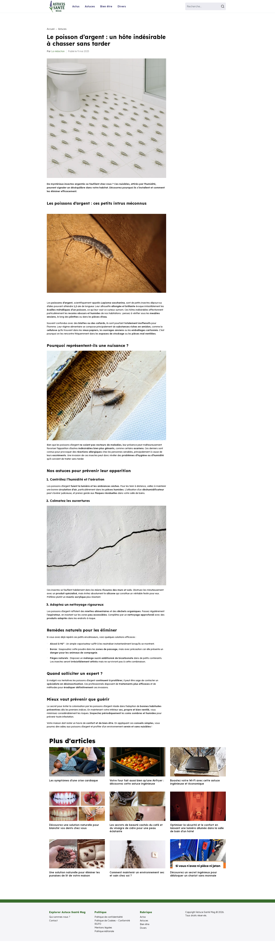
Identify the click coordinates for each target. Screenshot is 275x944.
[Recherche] (223, 6)
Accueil (50, 29)
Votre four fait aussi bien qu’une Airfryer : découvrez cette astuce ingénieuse (137, 782)
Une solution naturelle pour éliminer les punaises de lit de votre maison (74, 874)
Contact (53, 920)
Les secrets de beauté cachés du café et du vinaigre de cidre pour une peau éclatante (136, 828)
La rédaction (58, 51)
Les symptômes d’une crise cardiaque (73, 780)
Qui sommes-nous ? (59, 916)
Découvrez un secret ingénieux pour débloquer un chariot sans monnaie (193, 874)
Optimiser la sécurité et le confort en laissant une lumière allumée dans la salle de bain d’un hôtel (197, 828)
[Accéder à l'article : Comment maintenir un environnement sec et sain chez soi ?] (137, 854)
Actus (75, 6)
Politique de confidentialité (109, 916)
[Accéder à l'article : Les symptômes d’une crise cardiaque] (77, 761)
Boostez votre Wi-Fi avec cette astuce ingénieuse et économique (195, 782)
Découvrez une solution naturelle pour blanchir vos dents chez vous (74, 826)
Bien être (106, 6)
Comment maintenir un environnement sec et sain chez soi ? (137, 874)
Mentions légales (103, 927)
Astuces (90, 6)
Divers (122, 6)
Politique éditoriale (104, 931)
